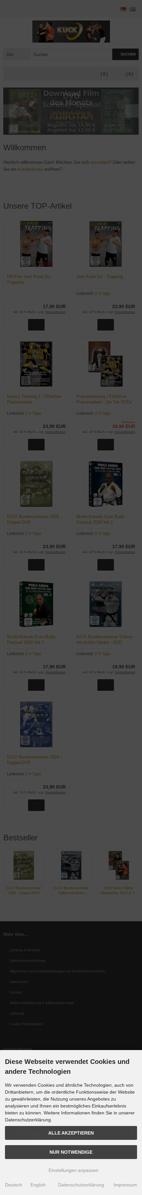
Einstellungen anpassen (72, 1170)
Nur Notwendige (71, 1152)
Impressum (125, 1184)
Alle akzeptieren (71, 1133)
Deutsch (13, 1184)
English (38, 1184)
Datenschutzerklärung (81, 1184)
